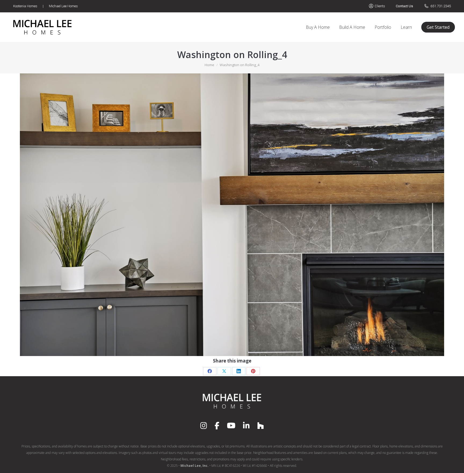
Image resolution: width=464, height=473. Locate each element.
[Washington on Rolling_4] (232, 214)
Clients (380, 6)
